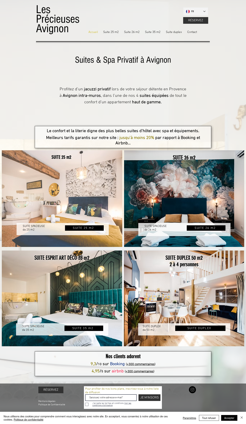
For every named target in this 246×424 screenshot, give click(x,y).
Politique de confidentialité (28, 419)
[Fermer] (242, 418)
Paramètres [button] (189, 418)
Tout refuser (209, 418)
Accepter (229, 418)
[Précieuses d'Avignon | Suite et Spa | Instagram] (192, 389)
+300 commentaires (141, 364)
